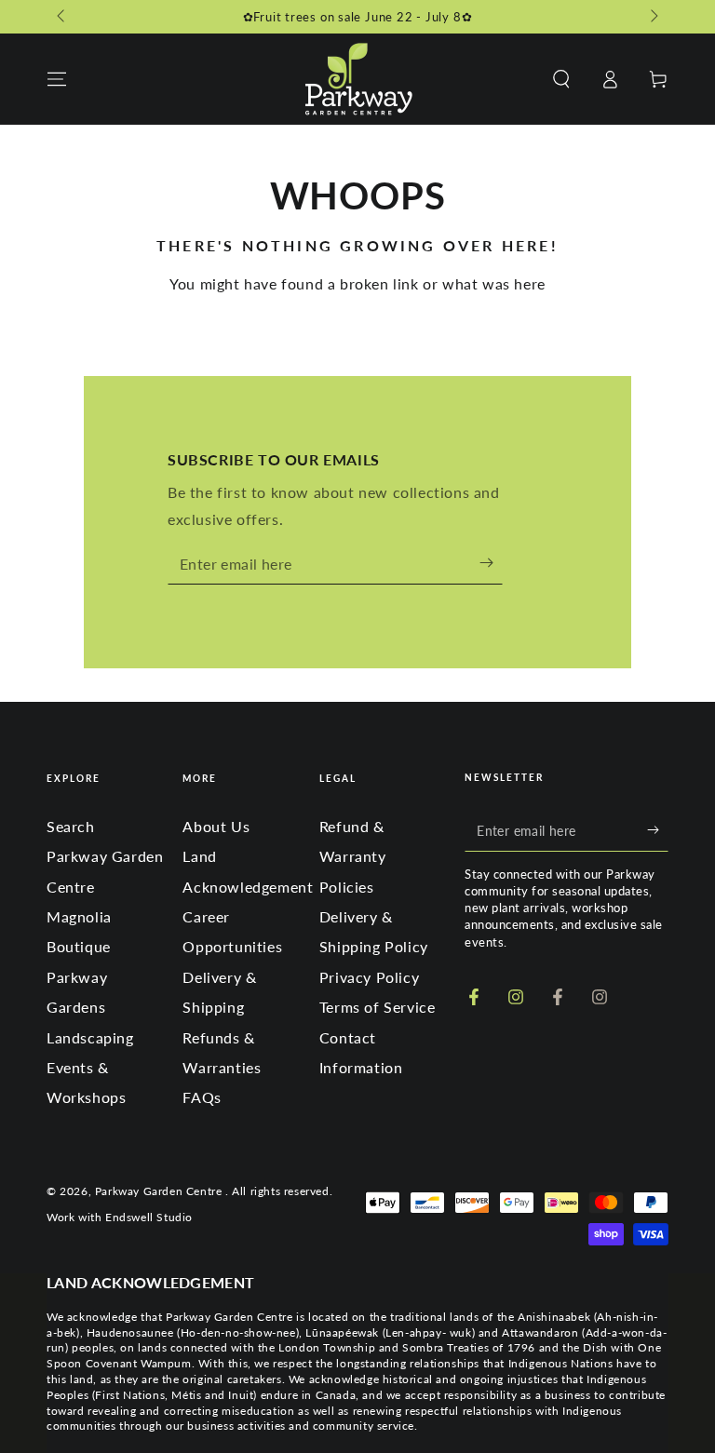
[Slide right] (652, 17)
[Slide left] (62, 17)
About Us (216, 826)
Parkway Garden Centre (160, 1191)
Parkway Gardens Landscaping (90, 1007)
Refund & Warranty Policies (352, 856)
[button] (561, 79)
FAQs (201, 1097)
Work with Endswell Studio (120, 1217)
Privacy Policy (369, 977)
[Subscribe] (491, 563)
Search (71, 826)
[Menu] (57, 79)
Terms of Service (377, 1007)
